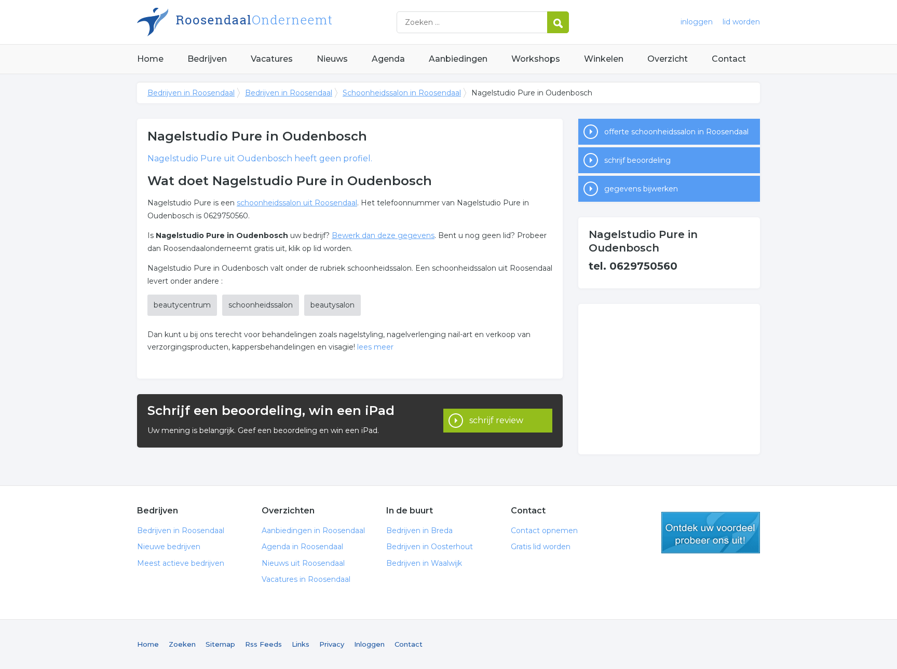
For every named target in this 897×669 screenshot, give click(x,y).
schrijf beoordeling (637, 160)
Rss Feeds (263, 644)
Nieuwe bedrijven (168, 546)
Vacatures (272, 59)
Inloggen (369, 644)
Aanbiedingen (458, 59)
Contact (729, 59)
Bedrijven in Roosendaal (267, 22)
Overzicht (667, 59)
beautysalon (332, 305)
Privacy (331, 644)
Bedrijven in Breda (419, 530)
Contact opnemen (544, 530)
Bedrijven (207, 59)
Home (150, 59)
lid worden (741, 21)
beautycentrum (182, 305)
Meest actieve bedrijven (180, 563)
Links (300, 644)
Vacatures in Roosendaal (306, 579)
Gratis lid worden (540, 546)
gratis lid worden (710, 532)
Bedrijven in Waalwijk (424, 563)
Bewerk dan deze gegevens (383, 235)
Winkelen (603, 59)
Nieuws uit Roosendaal (303, 563)
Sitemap (220, 644)
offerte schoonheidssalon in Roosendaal (676, 131)
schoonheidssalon (260, 305)
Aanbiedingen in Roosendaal (313, 530)
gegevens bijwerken (641, 188)
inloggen (697, 21)
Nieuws (332, 59)
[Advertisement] (669, 379)
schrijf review (496, 420)
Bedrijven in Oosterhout (429, 546)
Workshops (535, 59)
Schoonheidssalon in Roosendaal (402, 92)
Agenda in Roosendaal (302, 546)
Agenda (388, 59)
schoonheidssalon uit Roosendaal (297, 202)
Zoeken (182, 644)
